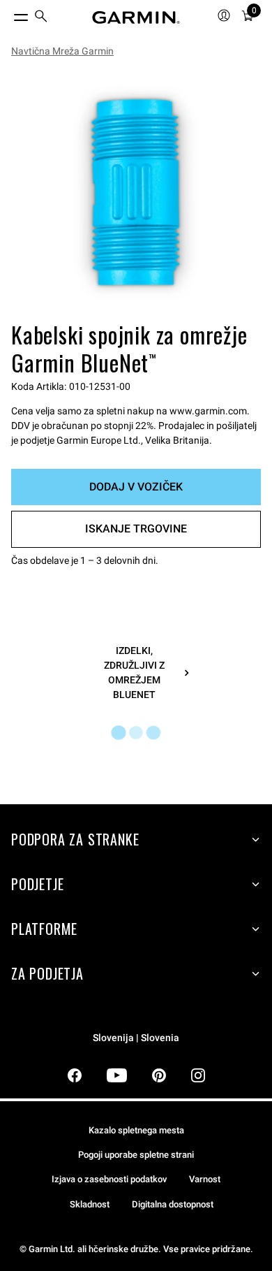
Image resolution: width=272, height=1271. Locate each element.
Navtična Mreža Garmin (62, 51)
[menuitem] (41, 18)
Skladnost (89, 1204)
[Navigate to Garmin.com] (136, 17)
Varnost (204, 1179)
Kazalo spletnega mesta (136, 1130)
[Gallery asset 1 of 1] (136, 192)
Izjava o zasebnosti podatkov (109, 1179)
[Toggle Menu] (8, 14)
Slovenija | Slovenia (136, 1038)
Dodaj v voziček (136, 486)
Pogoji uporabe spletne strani (136, 1154)
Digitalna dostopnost (172, 1204)
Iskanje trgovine (136, 528)
